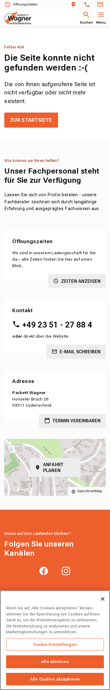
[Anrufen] (88, 4)
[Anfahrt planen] (74, 4)
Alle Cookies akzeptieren (55, 679)
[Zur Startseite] (17, 18)
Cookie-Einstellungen (55, 644)
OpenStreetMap (89, 491)
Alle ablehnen (55, 661)
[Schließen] (102, 599)
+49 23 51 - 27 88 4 (57, 324)
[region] (55, 640)
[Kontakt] (101, 4)
